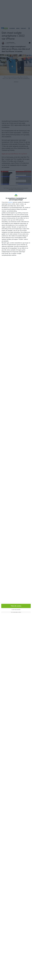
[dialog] (16, 576)
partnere (10, 202)
